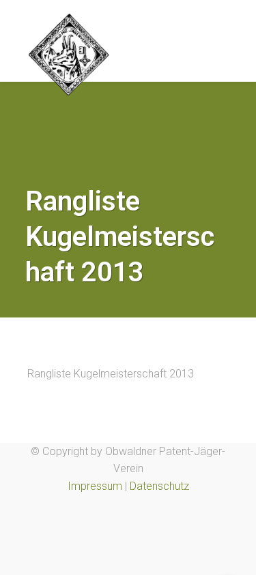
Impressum (95, 486)
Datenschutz (159, 486)
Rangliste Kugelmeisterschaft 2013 (110, 373)
